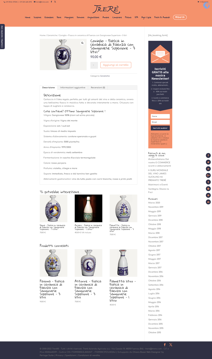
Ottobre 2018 (154, 224)
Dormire (80, 17)
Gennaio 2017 (154, 268)
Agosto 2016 (154, 289)
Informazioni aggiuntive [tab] (72, 88)
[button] (82, 43)
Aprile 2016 (153, 307)
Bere (59, 17)
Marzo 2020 (154, 203)
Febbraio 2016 (155, 315)
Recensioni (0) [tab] (98, 88)
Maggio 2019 (154, 211)
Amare (106, 17)
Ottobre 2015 (154, 332)
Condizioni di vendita (89, 355)
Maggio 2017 (154, 259)
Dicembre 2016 (155, 272)
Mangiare (69, 17)
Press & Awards (162, 17)
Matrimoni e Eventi (158, 185)
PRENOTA (180, 17)
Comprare (117, 17)
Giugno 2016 (154, 298)
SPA (136, 17)
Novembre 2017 (155, 242)
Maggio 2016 (154, 302)
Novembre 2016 (155, 276)
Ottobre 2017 (154, 246)
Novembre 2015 (155, 328)
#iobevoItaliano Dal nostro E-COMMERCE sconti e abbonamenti (159, 162)
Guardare (49, 17)
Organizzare (93, 17)
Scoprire (37, 17)
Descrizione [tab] (48, 88)
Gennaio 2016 (154, 320)
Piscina (128, 17)
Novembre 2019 (155, 207)
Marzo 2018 (153, 233)
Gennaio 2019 (154, 216)
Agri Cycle (146, 17)
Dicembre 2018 (155, 220)
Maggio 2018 (154, 229)
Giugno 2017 (154, 255)
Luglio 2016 (153, 294)
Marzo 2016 (153, 311)
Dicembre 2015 (155, 324)
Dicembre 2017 (155, 237)
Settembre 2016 (155, 285)
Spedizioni (70, 355)
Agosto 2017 (154, 250)
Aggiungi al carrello (116, 65)
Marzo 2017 (153, 263)
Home (27, 17)
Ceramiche (52, 35)
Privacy (59, 355)
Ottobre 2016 (154, 281)
